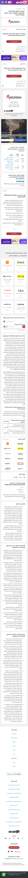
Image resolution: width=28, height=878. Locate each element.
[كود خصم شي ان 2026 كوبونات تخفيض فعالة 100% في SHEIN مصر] (21, 304)
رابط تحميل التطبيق (14, 847)
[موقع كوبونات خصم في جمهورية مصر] (23, 8)
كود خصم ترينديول (14, 814)
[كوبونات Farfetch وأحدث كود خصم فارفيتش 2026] (7, 304)
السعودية (14, 734)
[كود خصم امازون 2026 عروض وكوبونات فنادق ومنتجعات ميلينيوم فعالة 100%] (8, 464)
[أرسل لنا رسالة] (4, 874)
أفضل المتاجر (21, 439)
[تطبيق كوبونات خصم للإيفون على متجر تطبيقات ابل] (8, 851)
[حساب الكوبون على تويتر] (18, 838)
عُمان (14, 750)
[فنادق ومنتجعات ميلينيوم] (14, 22)
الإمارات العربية (14, 738)
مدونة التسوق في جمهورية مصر (14, 793)
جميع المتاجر (18, 8)
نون (20, 282)
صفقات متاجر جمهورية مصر (14, 789)
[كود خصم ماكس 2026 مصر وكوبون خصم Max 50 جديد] (20, 464)
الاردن (14, 762)
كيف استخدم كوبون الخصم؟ (14, 809)
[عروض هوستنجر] (14, 57)
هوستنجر (7, 283)
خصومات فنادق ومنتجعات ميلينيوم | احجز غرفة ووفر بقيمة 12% (8, 160)
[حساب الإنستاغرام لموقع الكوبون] (22, 838)
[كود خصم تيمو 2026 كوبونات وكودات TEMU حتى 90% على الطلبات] (7, 262)
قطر (14, 754)
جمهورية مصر (14, 758)
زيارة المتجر (14, 234)
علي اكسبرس (7, 296)
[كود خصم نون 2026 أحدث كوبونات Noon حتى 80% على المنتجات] (21, 276)
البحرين (14, 746)
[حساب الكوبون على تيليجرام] (5, 838)
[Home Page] (21, 2)
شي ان (20, 311)
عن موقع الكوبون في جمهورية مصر (14, 801)
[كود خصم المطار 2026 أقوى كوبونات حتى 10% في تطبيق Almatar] (20, 469)
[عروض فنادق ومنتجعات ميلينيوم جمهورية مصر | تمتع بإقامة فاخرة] (14, 101)
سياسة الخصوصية (14, 805)
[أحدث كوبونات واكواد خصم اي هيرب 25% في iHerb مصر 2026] (21, 262)
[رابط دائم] (25, 47)
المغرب (14, 766)
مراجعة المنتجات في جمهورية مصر (14, 822)
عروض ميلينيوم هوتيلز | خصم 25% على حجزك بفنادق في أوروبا (9, 166)
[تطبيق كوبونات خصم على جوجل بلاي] (12, 851)
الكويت (14, 742)
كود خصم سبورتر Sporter (14, 826)
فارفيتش (7, 310)
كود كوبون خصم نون (14, 818)
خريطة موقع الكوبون (14, 797)
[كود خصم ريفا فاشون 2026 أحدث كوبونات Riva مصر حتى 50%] (21, 290)
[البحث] (6, 2)
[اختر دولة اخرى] (9, 2)
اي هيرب (20, 268)
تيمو (7, 269)
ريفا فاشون (21, 297)
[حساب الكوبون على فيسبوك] (14, 838)
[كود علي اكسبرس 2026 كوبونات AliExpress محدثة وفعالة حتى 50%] (7, 290)
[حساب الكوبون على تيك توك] (10, 838)
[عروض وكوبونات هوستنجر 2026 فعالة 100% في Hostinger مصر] (7, 276)
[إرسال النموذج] (23, 326)
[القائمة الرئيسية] (2, 2)
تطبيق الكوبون (14, 844)
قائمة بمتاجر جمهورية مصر (14, 785)
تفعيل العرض (14, 41)
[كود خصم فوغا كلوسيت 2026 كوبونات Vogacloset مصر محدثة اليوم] (8, 469)
